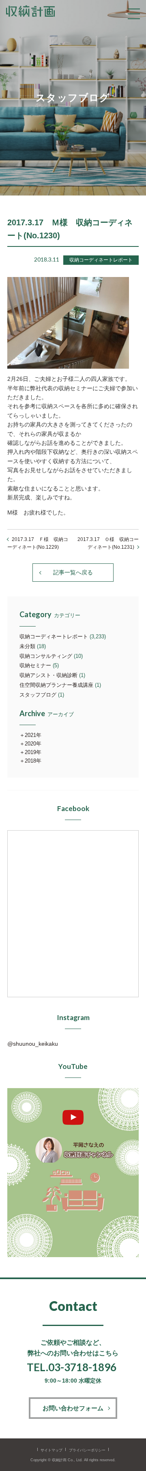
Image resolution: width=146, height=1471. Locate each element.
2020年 (33, 744)
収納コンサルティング (45, 656)
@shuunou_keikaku (32, 1043)
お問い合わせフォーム (73, 1408)
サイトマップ (51, 1450)
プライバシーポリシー (87, 1450)
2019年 (33, 752)
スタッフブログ (37, 695)
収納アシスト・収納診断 (48, 675)
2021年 (33, 735)
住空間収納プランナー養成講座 (56, 685)
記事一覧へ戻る (73, 572)
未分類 (27, 646)
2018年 (33, 761)
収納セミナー (35, 665)
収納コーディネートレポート (53, 636)
